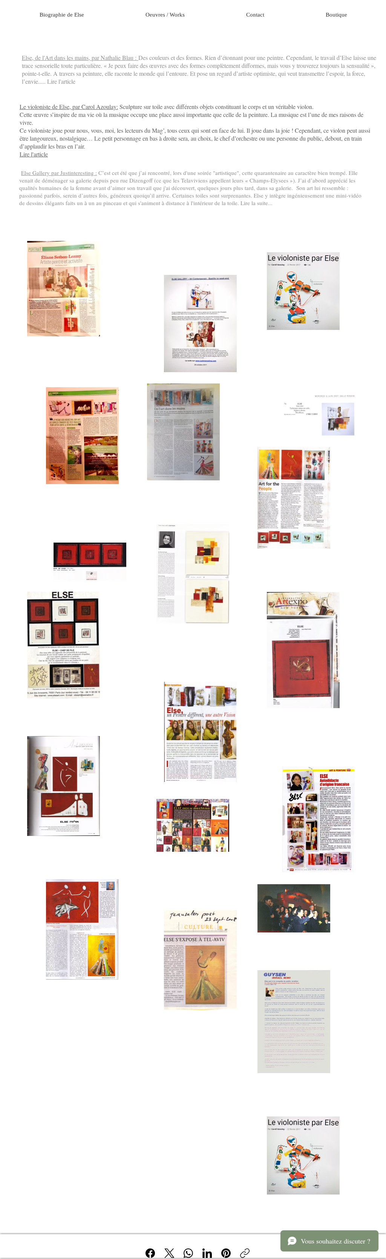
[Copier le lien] (245, 1253)
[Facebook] (150, 1253)
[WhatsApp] (188, 1253)
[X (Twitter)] (169, 1253)
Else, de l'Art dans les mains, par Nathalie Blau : (80, 57)
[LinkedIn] (207, 1253)
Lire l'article (34, 154)
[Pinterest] (226, 1253)
